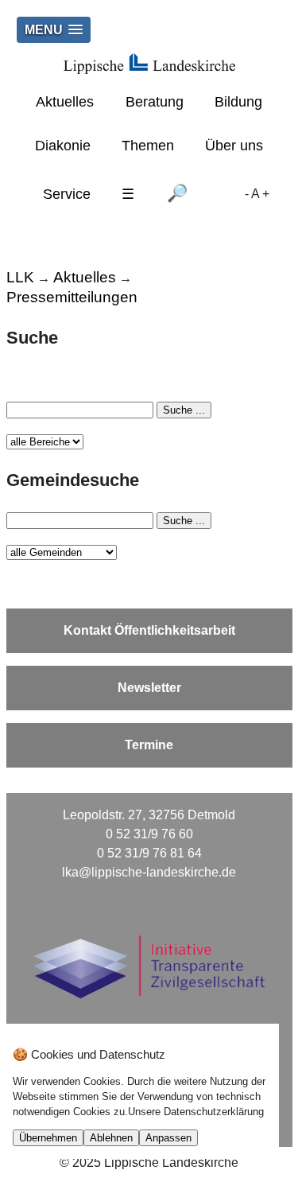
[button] (54, 30)
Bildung (238, 102)
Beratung (155, 102)
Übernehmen (48, 1138)
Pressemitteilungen (71, 297)
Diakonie (63, 146)
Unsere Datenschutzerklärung (196, 1112)
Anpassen (168, 1138)
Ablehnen (111, 1138)
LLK (20, 277)
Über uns (234, 146)
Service (67, 194)
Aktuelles (65, 102)
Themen (148, 146)
